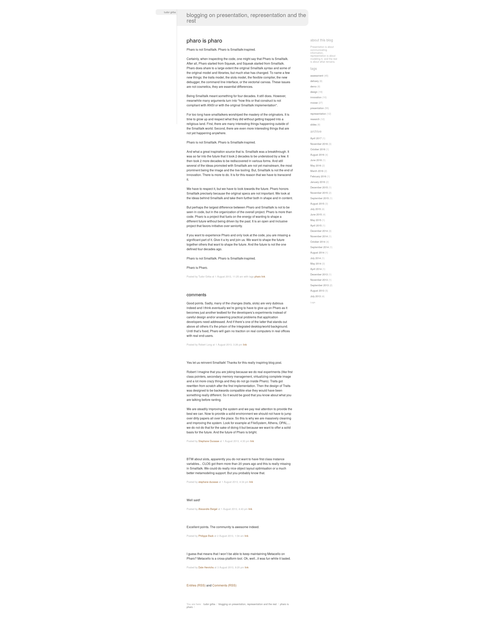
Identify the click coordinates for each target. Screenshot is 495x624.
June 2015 (316, 214)
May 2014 (315, 263)
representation (318, 113)
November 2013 (319, 280)
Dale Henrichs (206, 567)
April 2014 (316, 269)
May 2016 (315, 165)
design (313, 92)
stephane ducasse (208, 482)
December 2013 (319, 274)
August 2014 (317, 252)
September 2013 (319, 285)
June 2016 (316, 160)
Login (312, 302)
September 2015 (319, 198)
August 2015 (317, 203)
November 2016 (319, 144)
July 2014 (315, 258)
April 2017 (316, 138)
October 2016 (317, 149)
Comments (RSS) (224, 585)
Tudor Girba (170, 12)
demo (313, 86)
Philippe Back (205, 536)
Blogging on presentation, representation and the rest (246, 17)
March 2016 (316, 171)
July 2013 (315, 296)
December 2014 (319, 231)
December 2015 (319, 187)
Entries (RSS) (196, 585)
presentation (317, 108)
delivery (314, 81)
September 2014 (319, 247)
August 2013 (317, 290)
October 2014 (317, 241)
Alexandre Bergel (207, 509)
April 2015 (316, 225)
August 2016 (317, 154)
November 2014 (319, 236)
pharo (257, 276)
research (315, 119)
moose (314, 102)
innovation (316, 97)
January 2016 (317, 182)
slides (313, 124)
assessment (316, 75)
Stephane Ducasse (208, 441)
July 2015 (315, 209)
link (263, 276)
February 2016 (318, 176)
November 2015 (319, 193)
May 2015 (315, 220)
